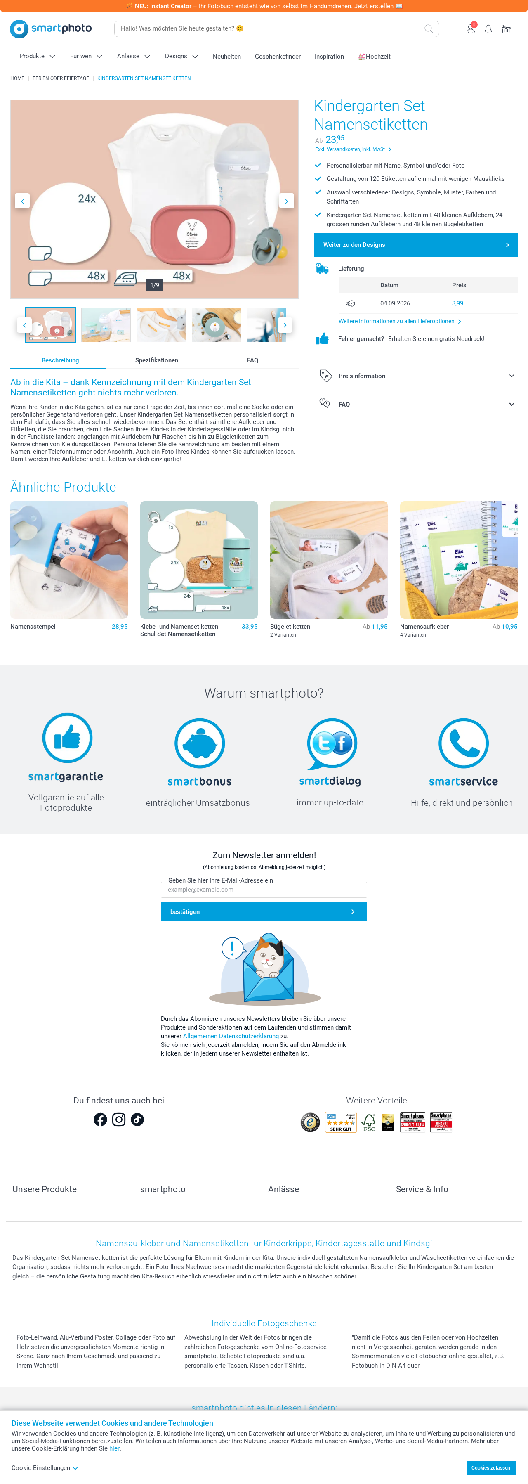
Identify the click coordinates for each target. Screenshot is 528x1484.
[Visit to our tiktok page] (137, 1119)
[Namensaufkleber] (459, 560)
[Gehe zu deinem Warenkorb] (506, 28)
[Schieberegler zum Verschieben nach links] (22, 200)
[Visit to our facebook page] (100, 1119)
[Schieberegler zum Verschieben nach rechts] (286, 200)
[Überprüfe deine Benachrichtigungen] (488, 28)
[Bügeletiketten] (329, 560)
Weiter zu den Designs (354, 245)
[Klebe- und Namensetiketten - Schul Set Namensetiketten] (199, 560)
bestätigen (185, 912)
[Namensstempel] (69, 560)
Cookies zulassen (490, 1468)
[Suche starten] (429, 29)
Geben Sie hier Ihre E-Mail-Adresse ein (220, 880)
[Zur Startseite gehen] (51, 29)
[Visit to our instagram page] (118, 1119)
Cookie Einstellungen (41, 1468)
